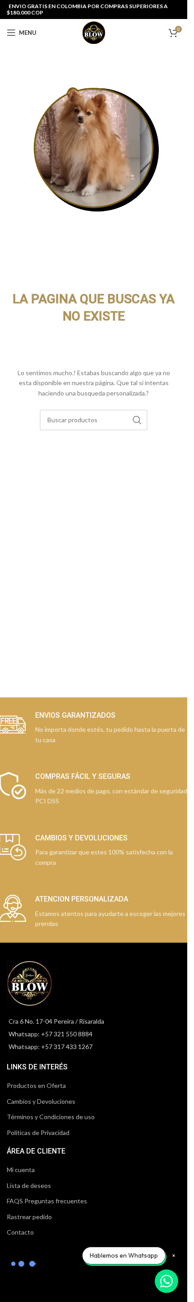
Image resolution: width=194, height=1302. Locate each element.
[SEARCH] (137, 420)
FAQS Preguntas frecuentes (47, 1201)
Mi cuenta (21, 1169)
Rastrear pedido (29, 1217)
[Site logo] (94, 32)
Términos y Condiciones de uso (51, 1117)
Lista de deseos (29, 1185)
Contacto (20, 1232)
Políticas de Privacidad (38, 1132)
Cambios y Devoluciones (41, 1101)
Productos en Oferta (36, 1085)
